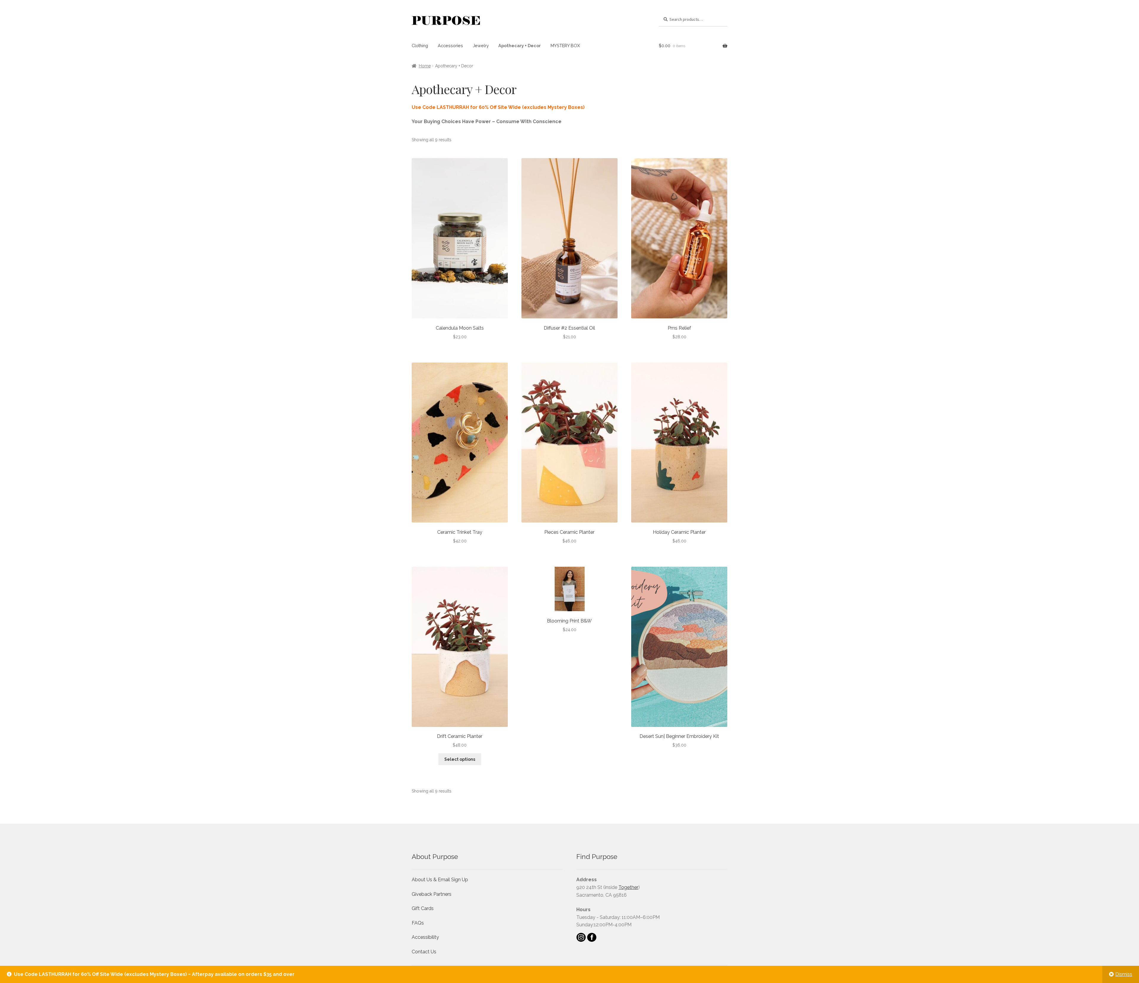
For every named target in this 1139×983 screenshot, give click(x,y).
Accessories (450, 45)
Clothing (420, 45)
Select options (459, 759)
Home (425, 65)
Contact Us (424, 952)
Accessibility (425, 937)
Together (628, 887)
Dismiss (1123, 974)
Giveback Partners (431, 894)
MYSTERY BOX (565, 45)
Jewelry (481, 45)
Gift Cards (423, 908)
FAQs (418, 923)
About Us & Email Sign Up (440, 879)
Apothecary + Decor (519, 45)
